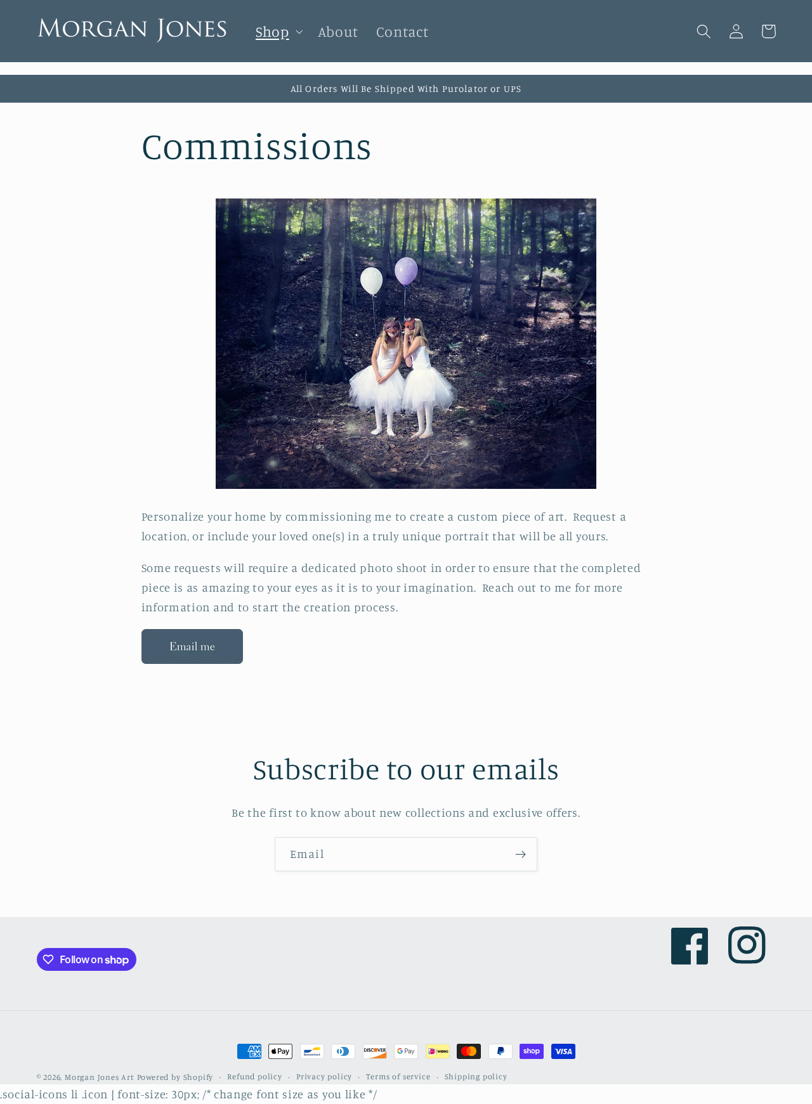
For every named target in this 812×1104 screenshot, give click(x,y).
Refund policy (254, 1076)
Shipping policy (476, 1076)
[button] (278, 31)
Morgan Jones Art (99, 1077)
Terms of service (398, 1076)
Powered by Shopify (175, 1077)
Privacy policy (324, 1076)
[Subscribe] (520, 854)
